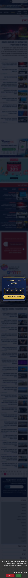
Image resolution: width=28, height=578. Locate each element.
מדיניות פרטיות (10, 575)
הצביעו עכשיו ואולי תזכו (14, 297)
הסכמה (18, 575)
